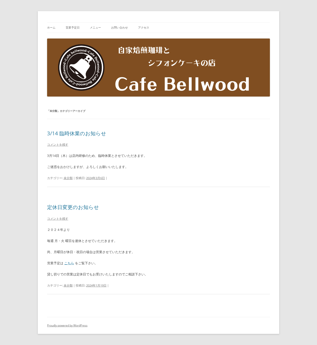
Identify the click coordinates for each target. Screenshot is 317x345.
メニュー (95, 27)
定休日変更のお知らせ (73, 206)
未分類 (68, 178)
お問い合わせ (119, 27)
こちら (69, 263)
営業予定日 (73, 27)
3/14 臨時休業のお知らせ (76, 133)
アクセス (143, 27)
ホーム (51, 27)
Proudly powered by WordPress (67, 325)
